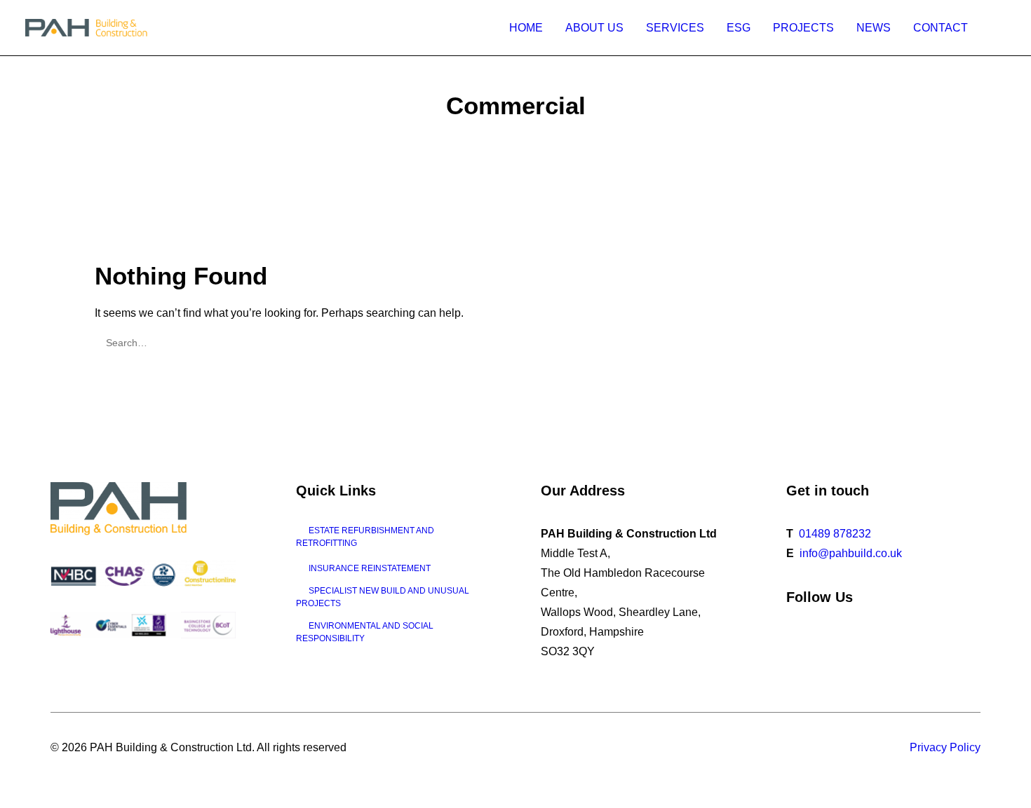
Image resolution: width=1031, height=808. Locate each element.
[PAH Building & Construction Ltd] (87, 27)
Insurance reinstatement (370, 568)
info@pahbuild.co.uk (851, 553)
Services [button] (675, 28)
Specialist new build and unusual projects (382, 597)
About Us (594, 28)
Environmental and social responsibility (364, 632)
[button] (999, 27)
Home (526, 28)
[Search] (515, 342)
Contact (940, 28)
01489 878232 (835, 534)
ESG (738, 28)
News (873, 28)
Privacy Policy (945, 747)
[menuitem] (526, 27)
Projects (803, 28)
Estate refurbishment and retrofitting (365, 537)
